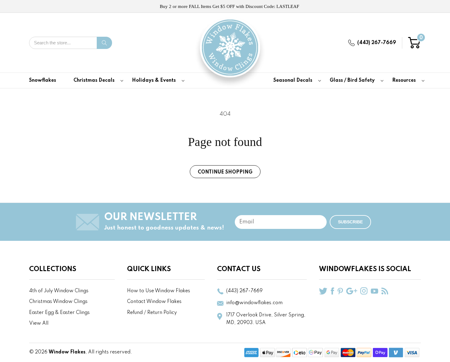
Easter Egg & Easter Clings (59, 312)
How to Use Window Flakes (158, 291)
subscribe (350, 221)
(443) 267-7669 (376, 42)
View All (38, 323)
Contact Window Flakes (154, 301)
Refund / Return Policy (152, 312)
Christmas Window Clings (58, 301)
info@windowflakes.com (254, 302)
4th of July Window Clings (58, 291)
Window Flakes (67, 352)
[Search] (104, 43)
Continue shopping (225, 172)
